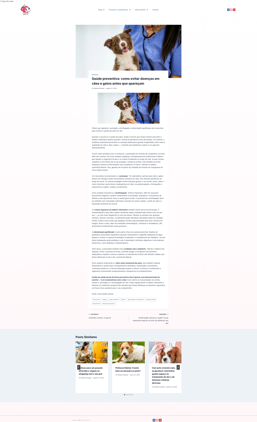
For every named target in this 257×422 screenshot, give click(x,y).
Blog (100, 10)
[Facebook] (228, 10)
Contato (155, 10)
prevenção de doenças (136, 299)
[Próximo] (178, 367)
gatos (105, 299)
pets (123, 299)
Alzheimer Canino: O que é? (100, 316)
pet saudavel (114, 299)
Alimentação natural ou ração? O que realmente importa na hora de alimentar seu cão (150, 319)
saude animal (151, 299)
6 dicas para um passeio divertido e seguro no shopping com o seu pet (91, 371)
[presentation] (92, 352)
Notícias (95, 74)
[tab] (124, 394)
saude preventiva (109, 303)
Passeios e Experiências (118, 10)
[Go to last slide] (78, 367)
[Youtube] (234, 10)
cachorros (96, 299)
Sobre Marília (140, 10)
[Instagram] (231, 10)
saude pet (96, 303)
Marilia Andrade (99, 88)
